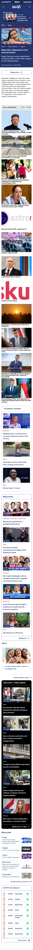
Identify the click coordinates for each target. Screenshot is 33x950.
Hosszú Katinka (12, 46)
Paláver (5, 816)
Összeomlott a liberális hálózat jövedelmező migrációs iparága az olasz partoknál (15, 710)
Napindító (6, 430)
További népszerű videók (21, 677)
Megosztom (15, 72)
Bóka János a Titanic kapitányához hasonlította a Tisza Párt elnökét (15, 820)
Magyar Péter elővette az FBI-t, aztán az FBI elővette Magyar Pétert (15, 668)
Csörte (4, 855)
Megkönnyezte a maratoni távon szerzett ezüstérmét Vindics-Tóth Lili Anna (15, 436)
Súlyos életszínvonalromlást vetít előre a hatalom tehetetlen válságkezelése (15, 738)
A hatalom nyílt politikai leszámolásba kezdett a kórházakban (16, 765)
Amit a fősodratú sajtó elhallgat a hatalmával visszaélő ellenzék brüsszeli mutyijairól (14, 606)
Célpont (5, 848)
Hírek (4, 485)
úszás (3, 46)
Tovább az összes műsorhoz (20, 881)
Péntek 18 (6, 601)
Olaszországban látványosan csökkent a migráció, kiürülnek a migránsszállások (14, 793)
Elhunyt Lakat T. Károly (11, 488)
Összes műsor (22, 940)
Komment (6, 573)
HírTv (3, 25)
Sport (10, 25)
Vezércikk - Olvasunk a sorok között (14, 518)
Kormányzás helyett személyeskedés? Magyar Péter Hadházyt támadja (14, 550)
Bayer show (6, 862)
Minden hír (23, 638)
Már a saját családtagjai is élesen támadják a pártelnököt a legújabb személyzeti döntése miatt (15, 578)
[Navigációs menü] (3, 7)
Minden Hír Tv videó (19, 827)
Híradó (4, 837)
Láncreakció (6, 874)
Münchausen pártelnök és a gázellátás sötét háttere (23, 19)
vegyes (22, 46)
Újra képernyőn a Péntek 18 (13, 633)
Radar (5, 459)
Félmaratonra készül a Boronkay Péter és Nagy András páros (15, 463)
